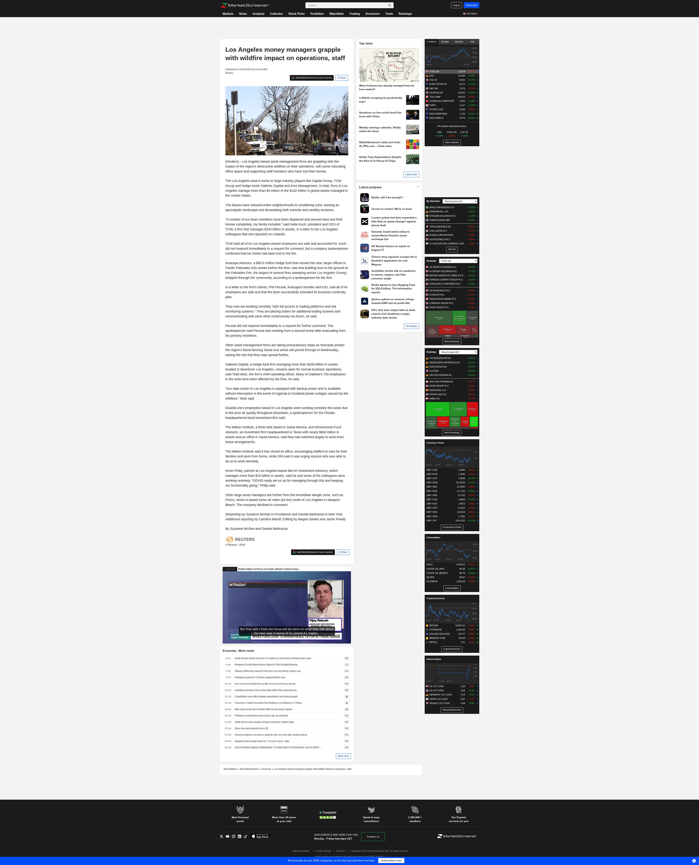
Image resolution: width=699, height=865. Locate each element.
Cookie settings (323, 851)
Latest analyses (370, 187)
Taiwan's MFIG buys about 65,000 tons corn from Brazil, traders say (268, 671)
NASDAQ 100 (436, 92)
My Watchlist (433, 201)
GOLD (429, 564)
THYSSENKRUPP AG (440, 358)
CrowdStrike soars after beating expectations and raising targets (266, 696)
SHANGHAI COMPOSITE (441, 101)
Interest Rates (433, 659)
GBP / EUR (431, 474)
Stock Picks (296, 13)
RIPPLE (433, 642)
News (243, 13)
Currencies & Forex (451, 527)
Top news (366, 43)
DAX (431, 75)
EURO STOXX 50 (438, 84)
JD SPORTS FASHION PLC (443, 267)
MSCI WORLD (436, 118)
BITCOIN (433, 625)
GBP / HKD (431, 512)
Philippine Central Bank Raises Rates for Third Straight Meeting (266, 664)
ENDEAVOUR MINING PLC (443, 299)
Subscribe (471, 5)
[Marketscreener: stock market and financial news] (244, 5)
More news (343, 756)
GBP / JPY (431, 520)
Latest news (411, 174)
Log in (456, 5)
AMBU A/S (434, 398)
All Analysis (411, 326)
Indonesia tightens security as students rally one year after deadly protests (271, 735)
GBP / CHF (431, 478)
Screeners (373, 13)
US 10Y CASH (436, 690)
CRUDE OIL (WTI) (435, 569)
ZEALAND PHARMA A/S (441, 381)
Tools (389, 13)
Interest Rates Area (452, 710)
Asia (472, 41)
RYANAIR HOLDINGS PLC (442, 216)
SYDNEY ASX (436, 109)
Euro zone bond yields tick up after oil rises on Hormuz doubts (265, 684)
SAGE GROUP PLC (439, 307)
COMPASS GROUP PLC (441, 303)
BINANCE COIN (437, 638)
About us (340, 851)
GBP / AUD (431, 503)
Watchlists (336, 13)
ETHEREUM (435, 629)
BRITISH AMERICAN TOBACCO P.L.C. (447, 275)
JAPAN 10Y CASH (438, 699)
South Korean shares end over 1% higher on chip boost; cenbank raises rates (273, 658)
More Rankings (451, 341)
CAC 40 (433, 80)
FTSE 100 (434, 71)
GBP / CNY (431, 508)
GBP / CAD (431, 499)
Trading (354, 13)
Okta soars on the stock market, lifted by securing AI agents (263, 709)
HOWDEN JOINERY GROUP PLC (446, 279)
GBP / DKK (431, 495)
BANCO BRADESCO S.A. (442, 207)
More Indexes (452, 142)
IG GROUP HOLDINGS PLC (443, 271)
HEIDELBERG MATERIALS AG (444, 362)
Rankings (405, 13)
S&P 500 (433, 88)
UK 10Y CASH (436, 686)
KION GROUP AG (438, 366)
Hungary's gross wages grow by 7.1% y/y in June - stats (262, 741)
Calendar (276, 13)
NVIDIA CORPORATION (441, 235)
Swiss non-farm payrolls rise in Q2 (251, 728)
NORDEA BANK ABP (439, 220)
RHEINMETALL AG (438, 211)
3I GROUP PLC (437, 295)
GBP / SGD (431, 516)
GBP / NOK (431, 491)
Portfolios (317, 13)
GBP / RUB (431, 482)
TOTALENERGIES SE (440, 226)
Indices (432, 41)
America (459, 41)
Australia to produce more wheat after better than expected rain (266, 690)
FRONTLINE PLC (438, 394)
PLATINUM (431, 581)
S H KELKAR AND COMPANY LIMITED (447, 243)
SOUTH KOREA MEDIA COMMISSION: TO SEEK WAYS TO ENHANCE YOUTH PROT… (278, 747)
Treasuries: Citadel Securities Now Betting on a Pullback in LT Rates (268, 703)
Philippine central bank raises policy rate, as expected (261, 715)
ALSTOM (433, 371)
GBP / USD (431, 470)
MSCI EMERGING (438, 114)
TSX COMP (435, 97)
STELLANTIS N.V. (438, 231)
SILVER (430, 577)
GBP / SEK (431, 486)
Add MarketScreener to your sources (313, 77)
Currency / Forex (435, 443)
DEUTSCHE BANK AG (440, 375)
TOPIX (432, 105)
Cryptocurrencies (435, 598)
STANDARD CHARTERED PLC (445, 284)
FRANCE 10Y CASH (439, 703)
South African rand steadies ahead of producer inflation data (264, 722)
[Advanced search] (390, 5)
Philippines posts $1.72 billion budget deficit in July (260, 677)
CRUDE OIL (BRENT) (437, 573)
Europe (445, 41)
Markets (228, 13)
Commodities (433, 537)
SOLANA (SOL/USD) (439, 634)
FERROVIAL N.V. (437, 390)
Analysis (258, 13)
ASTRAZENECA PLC (439, 239)
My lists (452, 249)
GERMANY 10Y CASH (440, 694)
